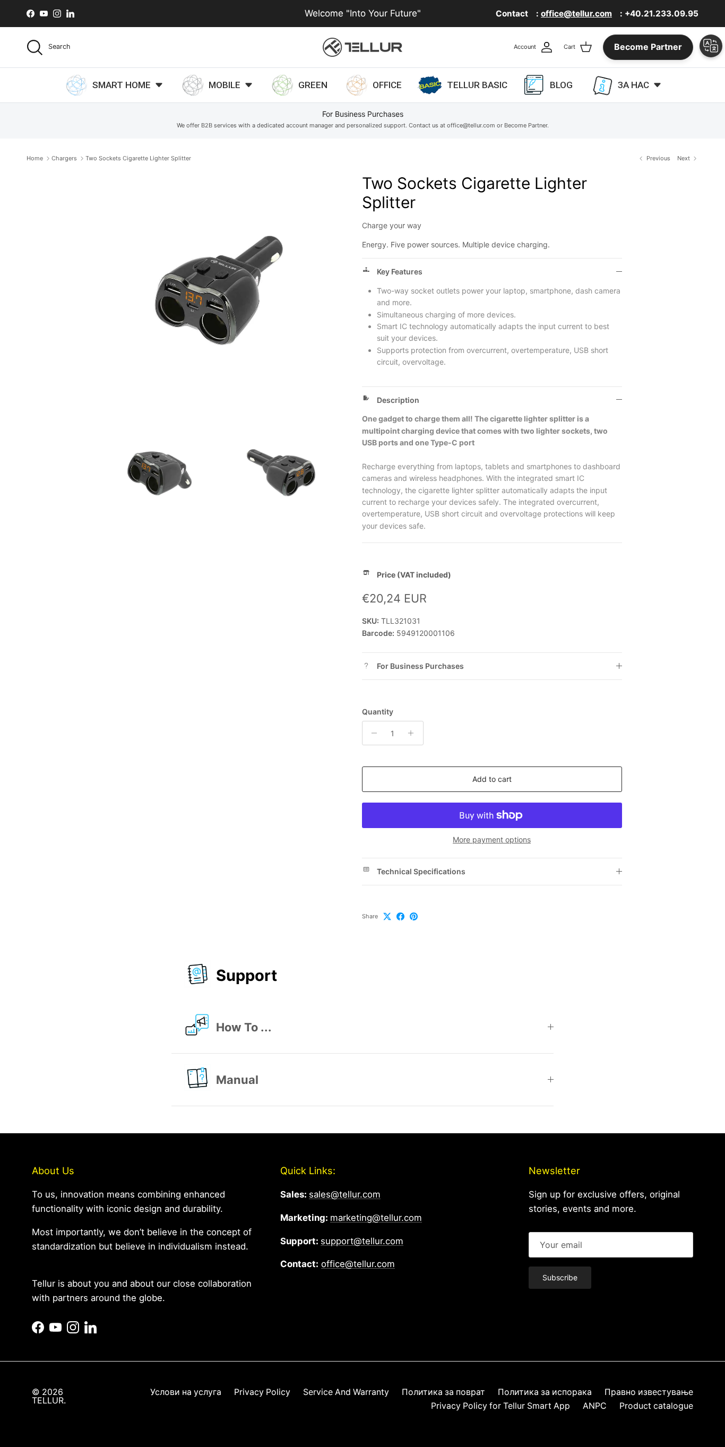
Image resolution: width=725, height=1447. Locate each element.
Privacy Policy (262, 1392)
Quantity (377, 711)
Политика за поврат (443, 1392)
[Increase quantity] (413, 733)
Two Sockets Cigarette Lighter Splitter (138, 158)
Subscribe (559, 1277)
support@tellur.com (362, 1241)
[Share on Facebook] (400, 916)
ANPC (595, 1406)
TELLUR (48, 1401)
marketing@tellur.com (376, 1217)
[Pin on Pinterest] (414, 916)
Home (35, 158)
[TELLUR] (362, 47)
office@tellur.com (358, 1264)
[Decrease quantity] (371, 733)
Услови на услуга (185, 1392)
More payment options (492, 840)
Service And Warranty (346, 1392)
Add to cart (492, 778)
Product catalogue (656, 1406)
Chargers (64, 158)
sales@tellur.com (345, 1194)
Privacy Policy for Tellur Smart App (500, 1406)
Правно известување (649, 1392)
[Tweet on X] (387, 916)
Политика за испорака (545, 1392)
